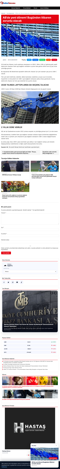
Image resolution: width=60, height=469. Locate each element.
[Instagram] (13, 282)
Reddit (48, 59)
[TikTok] (21, 282)
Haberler (3, 13)
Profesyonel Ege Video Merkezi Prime (12, 367)
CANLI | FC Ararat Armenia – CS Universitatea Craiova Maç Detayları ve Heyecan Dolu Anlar (25, 369)
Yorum (3, 213)
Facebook (35, 59)
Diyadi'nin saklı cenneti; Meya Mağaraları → (50, 152)
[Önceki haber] (52, 293)
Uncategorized (10, 13)
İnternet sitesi (5, 240)
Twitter (29, 59)
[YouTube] (17, 282)
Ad (2, 227)
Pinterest (54, 59)
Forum (35, 8)
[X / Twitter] (8, 282)
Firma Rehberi (27, 8)
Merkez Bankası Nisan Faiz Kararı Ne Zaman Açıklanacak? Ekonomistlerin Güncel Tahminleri (25, 366)
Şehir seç (6, 268)
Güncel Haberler (15, 8)
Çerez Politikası (44, 8)
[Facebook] (4, 282)
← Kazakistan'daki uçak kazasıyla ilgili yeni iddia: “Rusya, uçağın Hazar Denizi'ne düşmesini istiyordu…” (19, 152)
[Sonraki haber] (55, 293)
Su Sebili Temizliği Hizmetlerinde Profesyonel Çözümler (16, 364)
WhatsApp (42, 59)
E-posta (4, 233)
